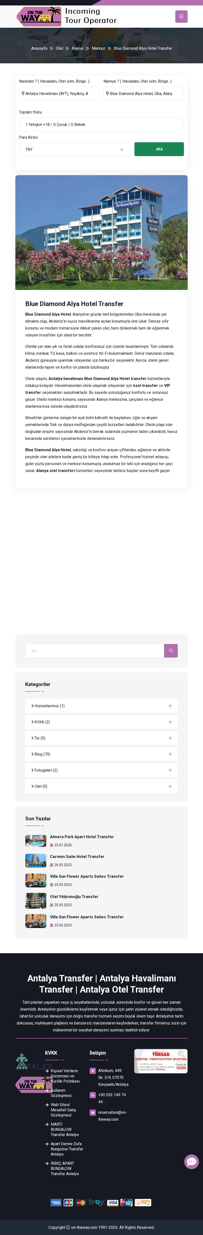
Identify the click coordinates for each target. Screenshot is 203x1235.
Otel (59, 48)
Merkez (98, 48)
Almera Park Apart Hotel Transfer (82, 836)
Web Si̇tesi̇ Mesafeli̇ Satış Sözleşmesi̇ (63, 1109)
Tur (39, 738)
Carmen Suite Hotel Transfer (77, 856)
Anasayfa (39, 48)
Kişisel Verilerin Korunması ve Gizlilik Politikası (65, 1076)
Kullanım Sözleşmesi (61, 1093)
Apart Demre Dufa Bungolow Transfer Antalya (67, 1149)
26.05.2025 (63, 865)
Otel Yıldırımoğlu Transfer (74, 896)
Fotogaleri (45, 770)
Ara (159, 149)
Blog (41, 754)
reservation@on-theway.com (112, 1116)
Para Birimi (28, 137)
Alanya (77, 48)
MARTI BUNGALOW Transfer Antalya (65, 1129)
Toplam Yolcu (30, 112)
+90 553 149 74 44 (112, 1098)
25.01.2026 (63, 845)
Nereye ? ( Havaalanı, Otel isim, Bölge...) (137, 81)
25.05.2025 (63, 885)
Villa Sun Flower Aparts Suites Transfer (87, 876)
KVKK (41, 722)
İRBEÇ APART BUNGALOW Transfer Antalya (65, 1168)
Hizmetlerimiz (49, 706)
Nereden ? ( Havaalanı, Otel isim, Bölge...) (54, 81)
